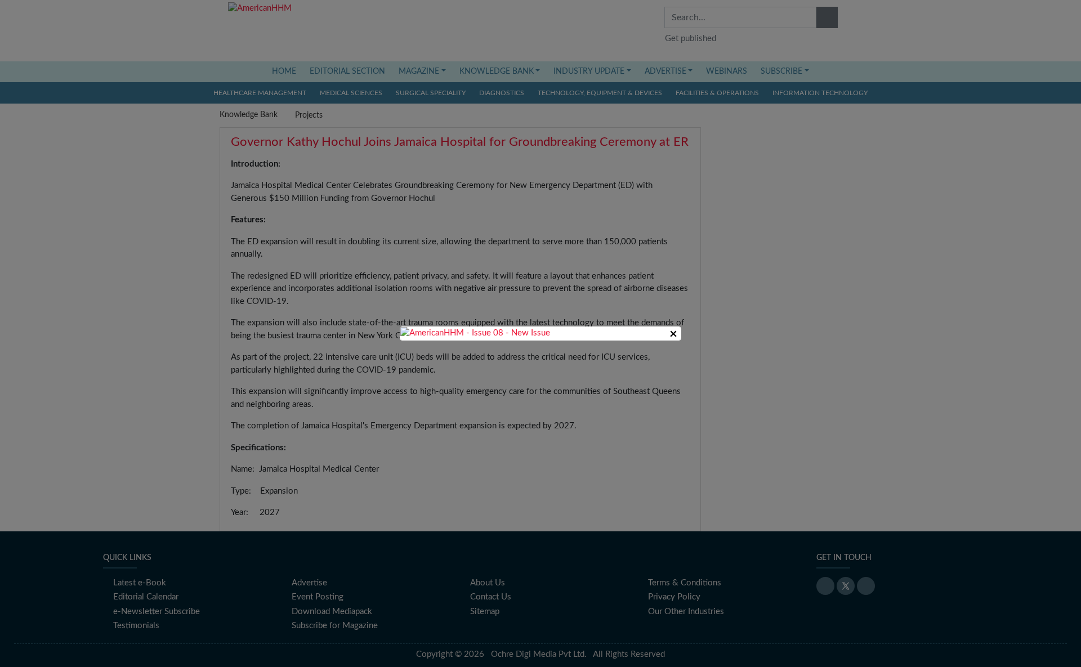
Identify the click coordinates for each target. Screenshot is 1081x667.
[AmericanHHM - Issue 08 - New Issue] (475, 333)
